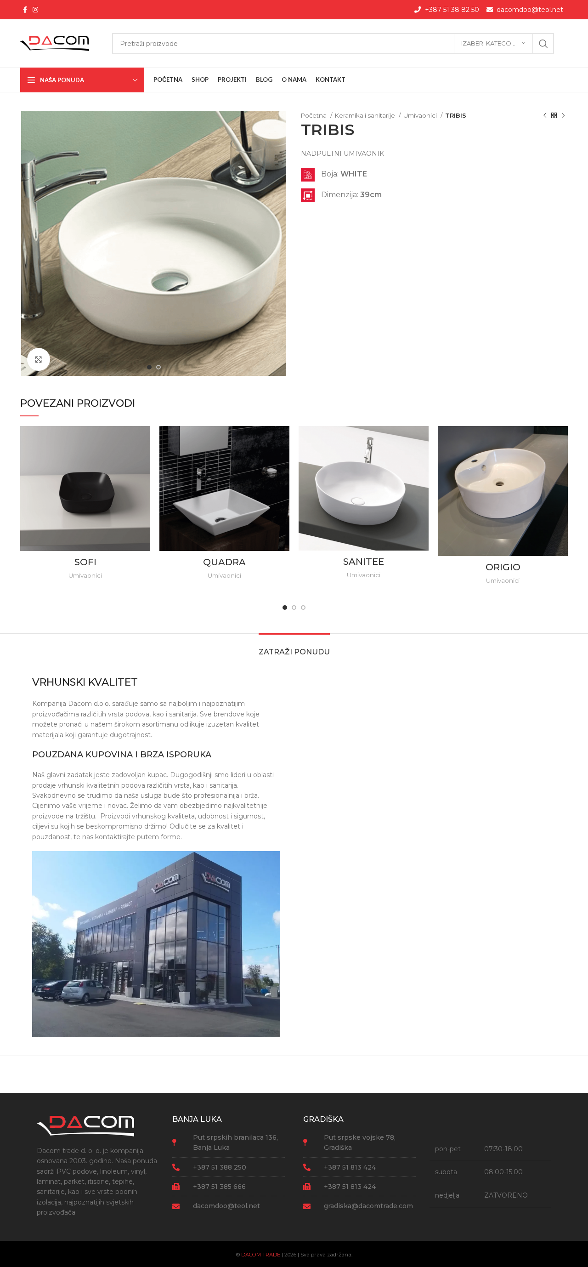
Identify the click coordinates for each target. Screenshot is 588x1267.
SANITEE (363, 561)
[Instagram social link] (35, 10)
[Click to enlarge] (38, 359)
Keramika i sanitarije (365, 115)
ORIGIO (503, 567)
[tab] (294, 647)
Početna (314, 115)
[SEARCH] (543, 43)
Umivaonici (420, 115)
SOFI (85, 562)
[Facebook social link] (25, 10)
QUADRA (224, 562)
